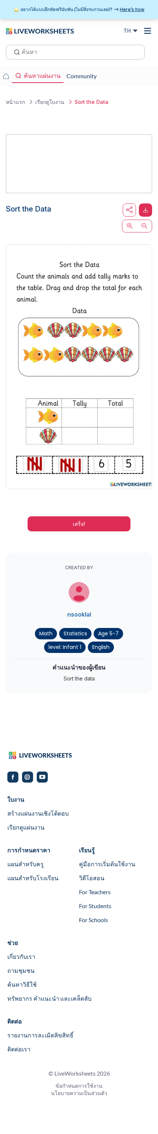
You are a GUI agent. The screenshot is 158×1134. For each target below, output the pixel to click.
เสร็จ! (79, 524)
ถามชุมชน (21, 970)
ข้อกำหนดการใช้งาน (79, 1086)
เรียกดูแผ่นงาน (25, 827)
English (100, 647)
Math (46, 633)
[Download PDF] (145, 210)
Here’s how (132, 9)
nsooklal (79, 614)
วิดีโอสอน (91, 877)
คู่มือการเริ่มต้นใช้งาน (107, 863)
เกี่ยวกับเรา (21, 956)
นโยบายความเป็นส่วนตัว (79, 1093)
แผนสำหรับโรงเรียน (32, 877)
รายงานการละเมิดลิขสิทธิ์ (40, 1035)
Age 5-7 (108, 633)
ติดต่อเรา (18, 1048)
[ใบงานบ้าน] (6, 76)
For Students (95, 905)
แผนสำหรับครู (25, 863)
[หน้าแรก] (40, 30)
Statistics (75, 633)
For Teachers (95, 891)
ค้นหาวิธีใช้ (22, 984)
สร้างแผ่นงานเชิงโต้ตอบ (38, 813)
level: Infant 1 (65, 647)
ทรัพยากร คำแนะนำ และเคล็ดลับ (49, 998)
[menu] (147, 30)
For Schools (93, 919)
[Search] (15, 51)
